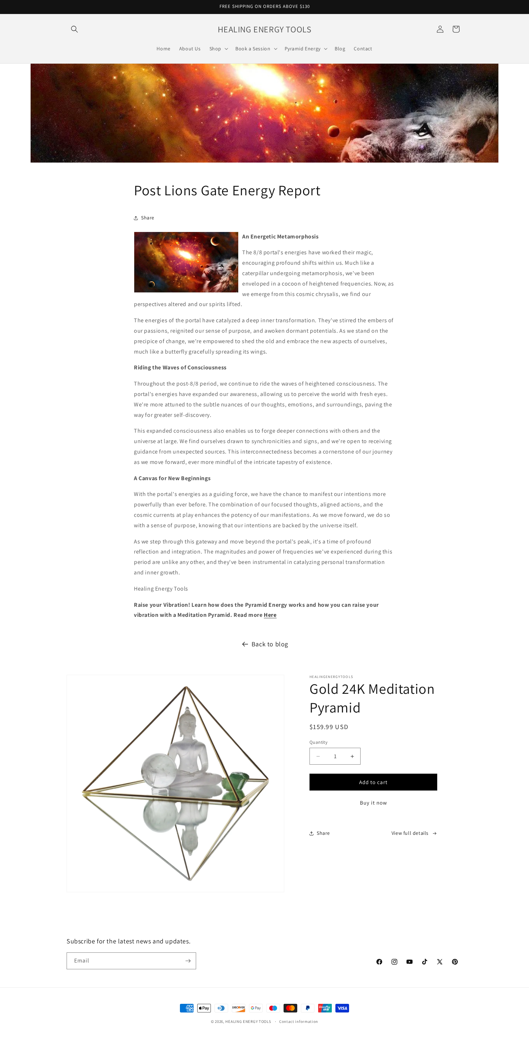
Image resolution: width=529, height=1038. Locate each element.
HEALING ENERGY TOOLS (248, 1021)
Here (270, 615)
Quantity (318, 742)
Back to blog (270, 644)
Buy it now (373, 802)
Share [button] (147, 217)
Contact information (298, 1021)
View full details (410, 833)
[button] (74, 29)
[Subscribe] (188, 960)
